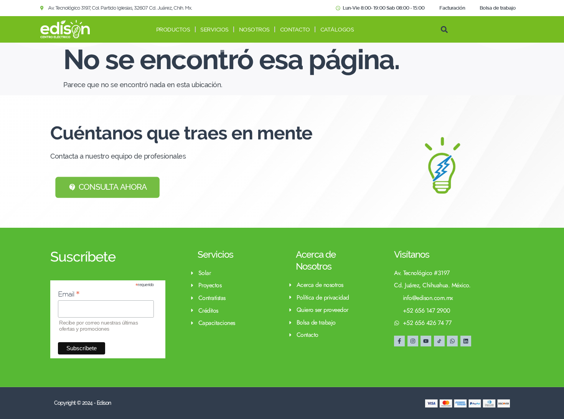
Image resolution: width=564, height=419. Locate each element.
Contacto (295, 29)
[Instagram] (412, 341)
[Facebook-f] (399, 341)
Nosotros (254, 29)
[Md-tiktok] (439, 341)
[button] (444, 29)
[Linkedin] (465, 341)
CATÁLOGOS (337, 29)
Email (69, 294)
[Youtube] (426, 341)
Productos (173, 29)
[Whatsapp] (452, 341)
